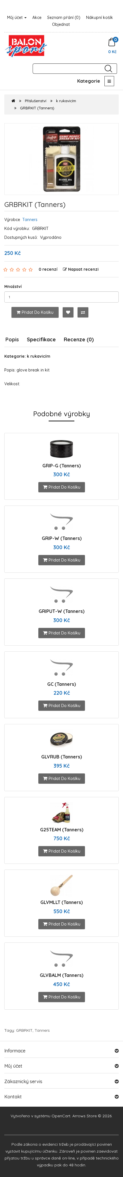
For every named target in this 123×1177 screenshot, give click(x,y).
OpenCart (60, 1115)
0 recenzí (48, 269)
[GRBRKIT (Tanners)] (61, 159)
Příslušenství (35, 100)
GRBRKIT (24, 1030)
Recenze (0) (79, 339)
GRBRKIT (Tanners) (37, 108)
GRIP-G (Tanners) (61, 466)
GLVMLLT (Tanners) (61, 902)
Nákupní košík (99, 17)
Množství (13, 286)
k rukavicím (66, 100)
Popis (12, 339)
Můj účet (15, 17)
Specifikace (41, 339)
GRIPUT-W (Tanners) (61, 611)
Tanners (29, 219)
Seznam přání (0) (63, 17)
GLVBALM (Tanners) (61, 975)
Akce (36, 17)
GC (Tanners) (61, 684)
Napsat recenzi (83, 269)
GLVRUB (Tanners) (61, 757)
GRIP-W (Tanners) (62, 538)
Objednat (61, 24)
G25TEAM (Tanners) (61, 830)
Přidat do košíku (37, 312)
